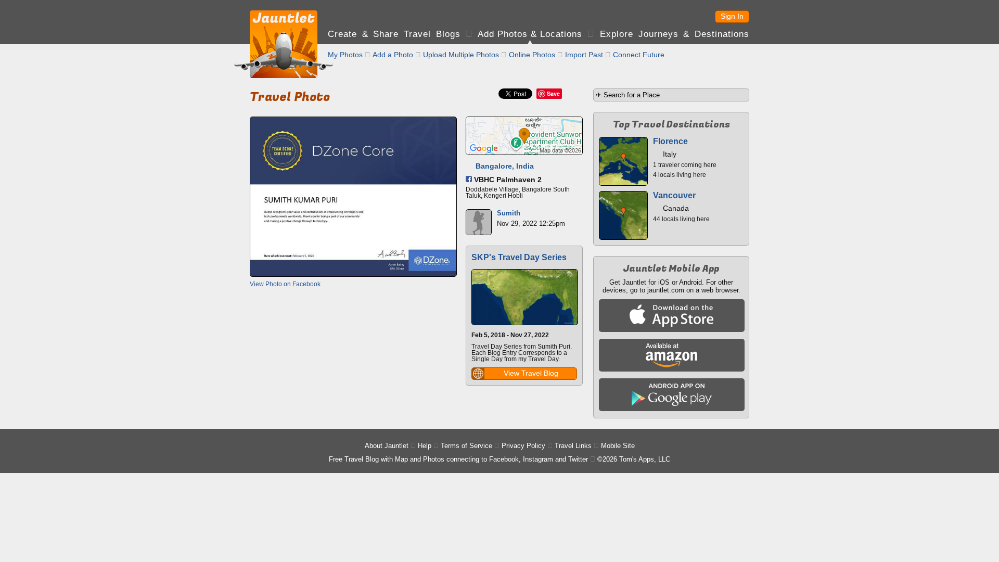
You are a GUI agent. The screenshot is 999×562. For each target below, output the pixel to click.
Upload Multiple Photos (461, 54)
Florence (670, 141)
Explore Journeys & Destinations (674, 34)
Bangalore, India (505, 166)
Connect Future (638, 54)
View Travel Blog (531, 373)
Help (424, 446)
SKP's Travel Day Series (519, 257)
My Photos (345, 54)
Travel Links (573, 446)
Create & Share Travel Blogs (394, 34)
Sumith (508, 213)
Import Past (584, 54)
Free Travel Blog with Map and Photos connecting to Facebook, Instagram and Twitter (458, 459)
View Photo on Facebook (285, 284)
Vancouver (674, 195)
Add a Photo (393, 54)
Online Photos (532, 54)
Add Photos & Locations (530, 34)
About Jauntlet (386, 446)
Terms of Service (466, 446)
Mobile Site (618, 446)
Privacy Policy (523, 446)
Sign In (732, 16)
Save (553, 93)
